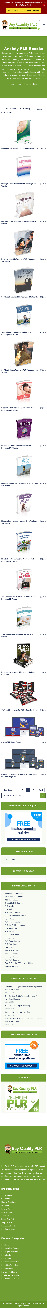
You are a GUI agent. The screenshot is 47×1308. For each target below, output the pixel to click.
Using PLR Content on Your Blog (17, 1012)
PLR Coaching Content (10, 1248)
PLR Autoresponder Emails (15, 915)
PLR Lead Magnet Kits (10, 1262)
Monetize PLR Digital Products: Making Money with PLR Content (23, 988)
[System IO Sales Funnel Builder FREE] (23, 827)
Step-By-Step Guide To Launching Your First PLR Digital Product (22, 997)
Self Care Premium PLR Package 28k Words (19, 297)
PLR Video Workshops (10, 1265)
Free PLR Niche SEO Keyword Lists (19, 963)
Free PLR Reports (12, 960)
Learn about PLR (8, 1226)
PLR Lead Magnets (12, 922)
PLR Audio (9, 909)
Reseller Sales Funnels (10, 1278)
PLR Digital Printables (9, 1251)
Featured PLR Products (14, 893)
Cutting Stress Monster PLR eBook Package (19, 710)
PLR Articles (9, 906)
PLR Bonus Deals (8, 1229)
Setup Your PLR (7, 1219)
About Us (5, 1215)
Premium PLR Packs (9, 1272)
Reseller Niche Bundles (10, 1275)
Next (40, 790)
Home (12, 84)
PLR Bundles (6, 1245)
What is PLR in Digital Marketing (17, 1005)
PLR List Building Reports (15, 925)
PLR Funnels (6, 1258)
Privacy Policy (6, 1212)
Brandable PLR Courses (14, 903)
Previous (8, 790)
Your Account (10, 859)
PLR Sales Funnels (12, 934)
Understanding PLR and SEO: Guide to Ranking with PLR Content (23, 1020)
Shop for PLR (6, 1222)
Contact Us (5, 1198)
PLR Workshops (11, 944)
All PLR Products (11, 900)
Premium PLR (10, 938)
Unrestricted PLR (11, 966)
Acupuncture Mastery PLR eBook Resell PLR (19, 148)
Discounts (5, 1205)
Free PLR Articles (12, 950)
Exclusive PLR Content (14, 896)
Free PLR (8, 947)
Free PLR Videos (11, 957)
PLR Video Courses (12, 941)
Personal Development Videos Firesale (23, 10)
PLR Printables (10, 931)
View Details (23, 129)
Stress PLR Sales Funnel (11, 742)
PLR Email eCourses (12, 912)
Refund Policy (6, 1209)
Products (19, 84)
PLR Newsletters (11, 928)
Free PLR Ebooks (11, 953)
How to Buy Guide (8, 1202)
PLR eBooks (9, 919)
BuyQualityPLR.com (35, 1303)
